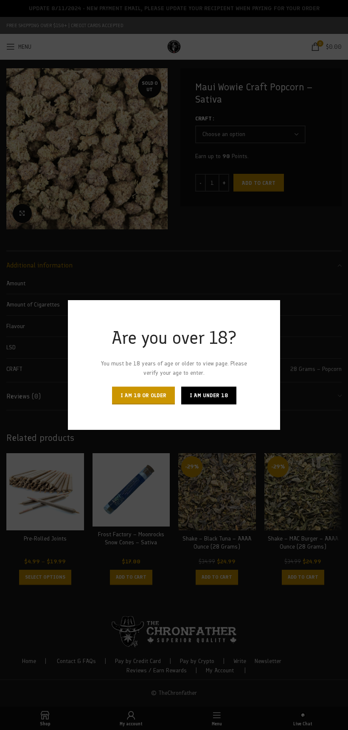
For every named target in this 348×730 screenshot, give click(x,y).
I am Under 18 (209, 395)
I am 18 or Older (143, 395)
